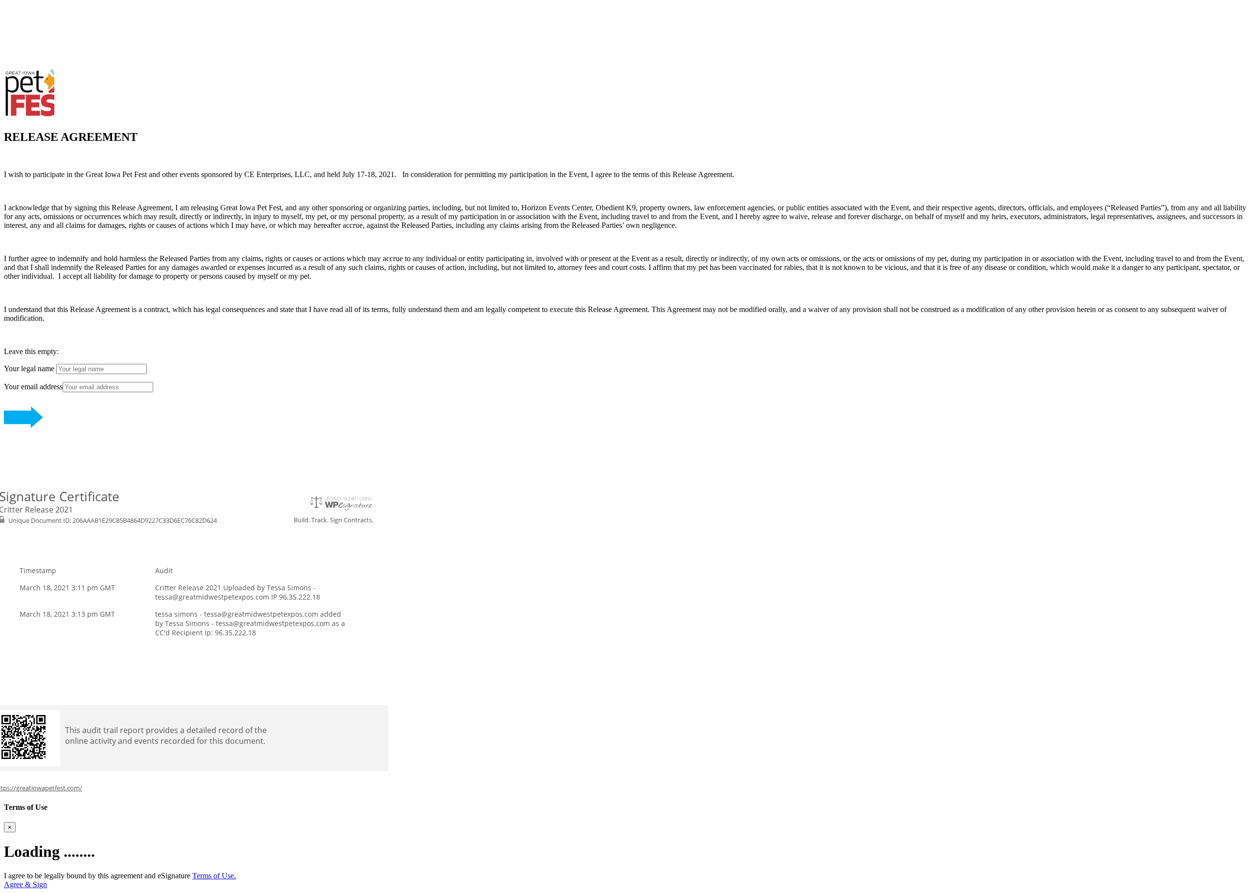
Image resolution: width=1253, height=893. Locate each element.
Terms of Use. (214, 875)
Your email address (33, 386)
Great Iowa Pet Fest (34, 8)
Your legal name (30, 368)
